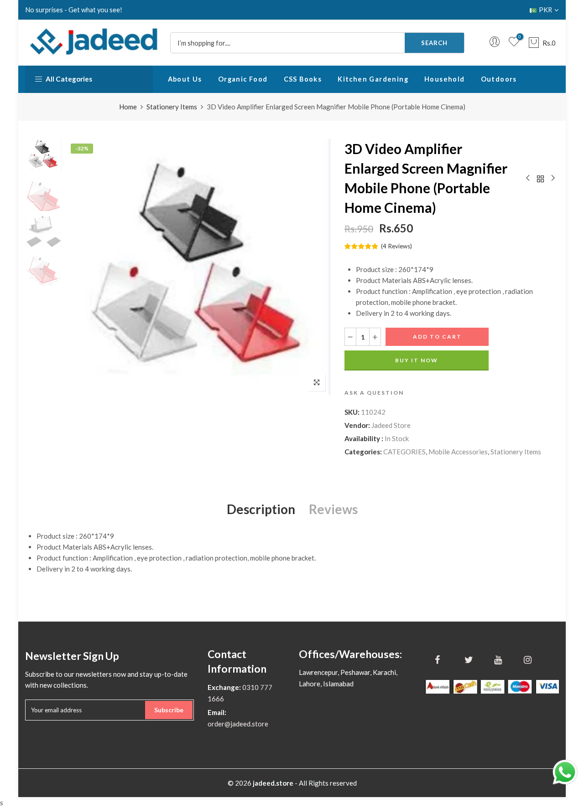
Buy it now (416, 360)
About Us (185, 79)
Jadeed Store (391, 425)
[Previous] (81, 268)
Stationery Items (171, 107)
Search (434, 42)
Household (444, 79)
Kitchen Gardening (373, 79)
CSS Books (303, 79)
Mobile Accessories (458, 452)
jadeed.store (273, 783)
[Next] (316, 268)
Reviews (333, 509)
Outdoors (499, 79)
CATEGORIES (404, 452)
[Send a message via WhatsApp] (565, 772)
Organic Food (243, 79)
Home (128, 107)
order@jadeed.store (238, 724)
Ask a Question (374, 392)
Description (261, 509)
